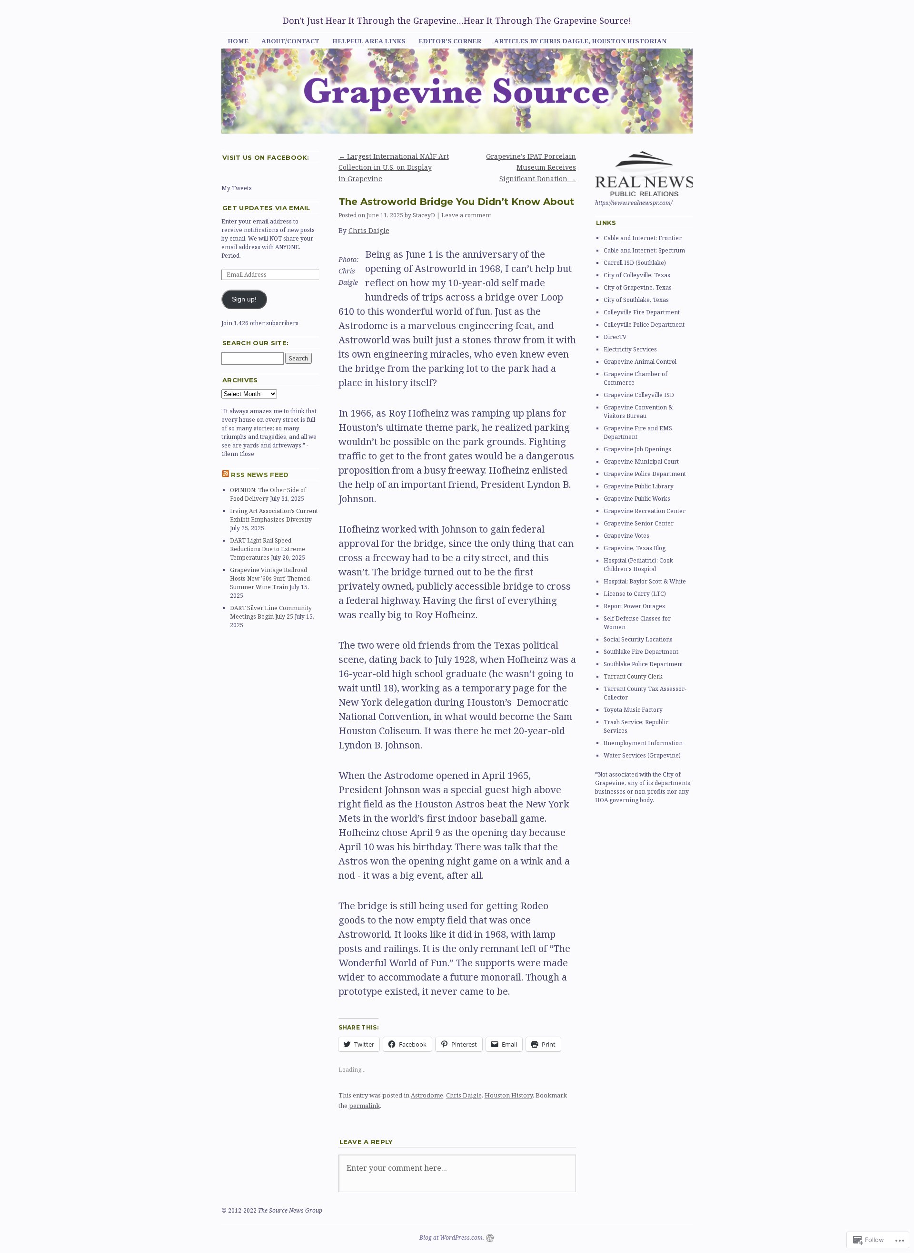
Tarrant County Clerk (633, 676)
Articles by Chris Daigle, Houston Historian (580, 41)
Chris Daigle (368, 230)
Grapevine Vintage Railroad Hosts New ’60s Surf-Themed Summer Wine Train (270, 578)
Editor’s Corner (449, 41)
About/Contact (290, 41)
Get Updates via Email (266, 208)
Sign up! (244, 299)
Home (238, 41)
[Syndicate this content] (225, 474)
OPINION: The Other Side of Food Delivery (268, 494)
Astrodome (427, 1095)
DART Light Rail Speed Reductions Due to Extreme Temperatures (267, 549)
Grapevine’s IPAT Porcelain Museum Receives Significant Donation (531, 168)
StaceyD (424, 215)
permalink (364, 1105)
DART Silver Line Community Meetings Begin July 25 (271, 612)
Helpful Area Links (369, 41)
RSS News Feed (259, 474)
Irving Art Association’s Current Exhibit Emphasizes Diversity (274, 515)
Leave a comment (466, 215)
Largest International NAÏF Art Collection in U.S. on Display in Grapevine (393, 168)
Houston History (509, 1095)
